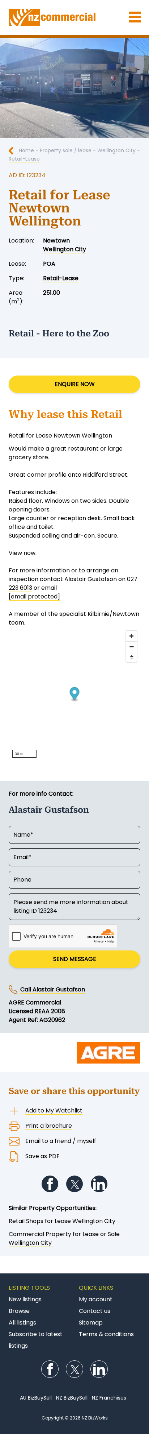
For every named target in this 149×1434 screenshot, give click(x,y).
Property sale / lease (65, 150)
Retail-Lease (24, 158)
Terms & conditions (106, 1334)
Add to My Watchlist (53, 1110)
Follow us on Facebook (50, 1184)
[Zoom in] (131, 636)
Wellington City (116, 150)
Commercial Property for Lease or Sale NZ (74, 17)
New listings (25, 1299)
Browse (19, 1311)
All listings (22, 1322)
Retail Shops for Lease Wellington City (62, 1221)
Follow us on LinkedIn (99, 1184)
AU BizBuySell (36, 1397)
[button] (75, 694)
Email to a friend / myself (60, 1141)
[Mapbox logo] (27, 766)
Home (26, 150)
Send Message (74, 959)
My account (95, 1299)
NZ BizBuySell (72, 1397)
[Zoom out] (131, 646)
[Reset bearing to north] (131, 657)
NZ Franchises (109, 1397)
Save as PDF (42, 1156)
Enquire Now (75, 384)
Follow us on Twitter (74, 1184)
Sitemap (91, 1322)
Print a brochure (48, 1126)
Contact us (94, 1311)
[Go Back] (14, 150)
